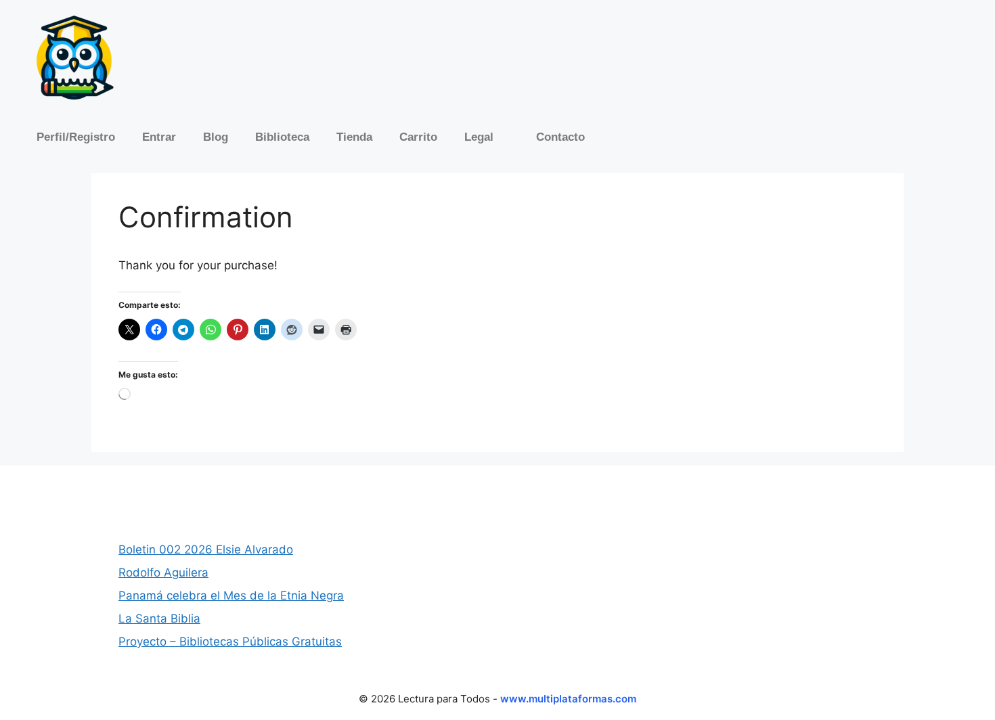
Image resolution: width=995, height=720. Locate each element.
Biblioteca (282, 137)
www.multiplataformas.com (568, 698)
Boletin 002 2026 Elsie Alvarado (205, 549)
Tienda (354, 137)
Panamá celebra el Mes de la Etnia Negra (231, 595)
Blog (215, 137)
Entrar (159, 137)
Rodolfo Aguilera (163, 572)
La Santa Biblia (159, 618)
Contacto (560, 137)
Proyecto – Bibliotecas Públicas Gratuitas (230, 641)
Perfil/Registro (76, 137)
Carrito (418, 137)
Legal (478, 137)
